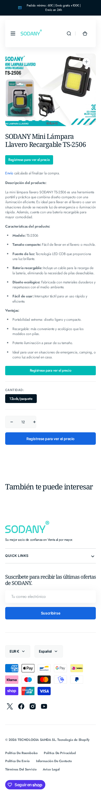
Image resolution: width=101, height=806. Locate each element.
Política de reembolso (21, 752)
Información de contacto (54, 761)
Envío (9, 173)
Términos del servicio (21, 769)
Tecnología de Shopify (73, 739)
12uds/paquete (23, 399)
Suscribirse (50, 613)
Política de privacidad (60, 752)
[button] (13, 33)
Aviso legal (51, 769)
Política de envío (17, 761)
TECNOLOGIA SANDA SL (36, 739)
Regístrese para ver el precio (29, 159)
